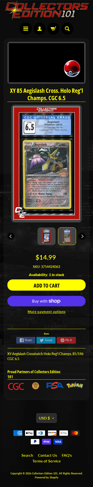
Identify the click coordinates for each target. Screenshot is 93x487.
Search (27, 455)
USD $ (44, 418)
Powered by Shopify (46, 477)
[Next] (82, 236)
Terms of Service (46, 461)
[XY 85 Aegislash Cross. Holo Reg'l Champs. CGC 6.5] (67, 236)
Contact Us (47, 455)
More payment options (47, 312)
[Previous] (11, 236)
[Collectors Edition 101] (46, 10)
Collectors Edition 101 (44, 473)
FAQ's (67, 455)
